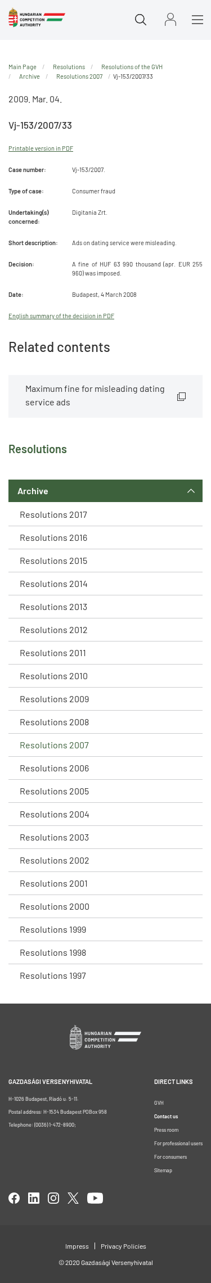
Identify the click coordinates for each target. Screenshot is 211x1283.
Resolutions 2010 (54, 675)
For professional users (178, 1143)
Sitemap (163, 1170)
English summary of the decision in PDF (61, 315)
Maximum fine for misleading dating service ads (95, 395)
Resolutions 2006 (54, 767)
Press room (166, 1130)
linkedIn (33, 1198)
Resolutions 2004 (54, 813)
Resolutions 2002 (54, 860)
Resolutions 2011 (53, 652)
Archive (32, 490)
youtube (95, 1198)
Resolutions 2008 (54, 721)
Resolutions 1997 (53, 975)
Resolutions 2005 (54, 790)
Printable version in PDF (40, 148)
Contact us (166, 1116)
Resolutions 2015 (53, 560)
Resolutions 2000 (54, 906)
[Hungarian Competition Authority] (37, 17)
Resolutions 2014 (54, 583)
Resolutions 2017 (53, 514)
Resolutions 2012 (54, 629)
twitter (73, 1198)
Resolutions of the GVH (132, 66)
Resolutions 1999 (53, 929)
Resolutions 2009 (54, 698)
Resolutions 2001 (54, 883)
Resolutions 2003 (54, 837)
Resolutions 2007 (54, 744)
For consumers (170, 1157)
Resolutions (69, 66)
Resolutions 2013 (53, 606)
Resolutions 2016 (53, 537)
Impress (77, 1246)
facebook (14, 1198)
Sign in (170, 19)
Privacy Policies (123, 1246)
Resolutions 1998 (53, 952)
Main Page (22, 66)
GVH (159, 1103)
